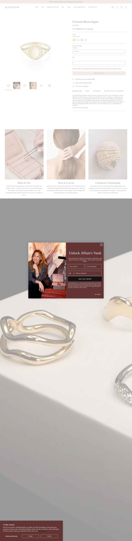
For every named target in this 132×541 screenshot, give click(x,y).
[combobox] (71, 273)
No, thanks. (98, 294)
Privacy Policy (42, 531)
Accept (30, 536)
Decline (49, 536)
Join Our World (84, 279)
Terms (95, 287)
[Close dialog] (101, 245)
